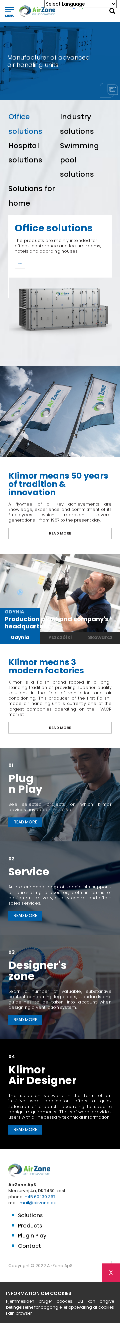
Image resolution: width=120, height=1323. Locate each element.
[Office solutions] (20, 264)
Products (30, 1225)
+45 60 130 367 (40, 1197)
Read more (60, 533)
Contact (29, 1246)
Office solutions (25, 123)
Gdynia (20, 637)
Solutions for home (31, 195)
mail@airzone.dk (38, 1203)
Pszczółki (60, 637)
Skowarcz (100, 637)
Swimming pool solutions (79, 159)
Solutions (30, 1215)
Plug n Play (32, 1235)
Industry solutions (77, 123)
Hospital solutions (25, 152)
